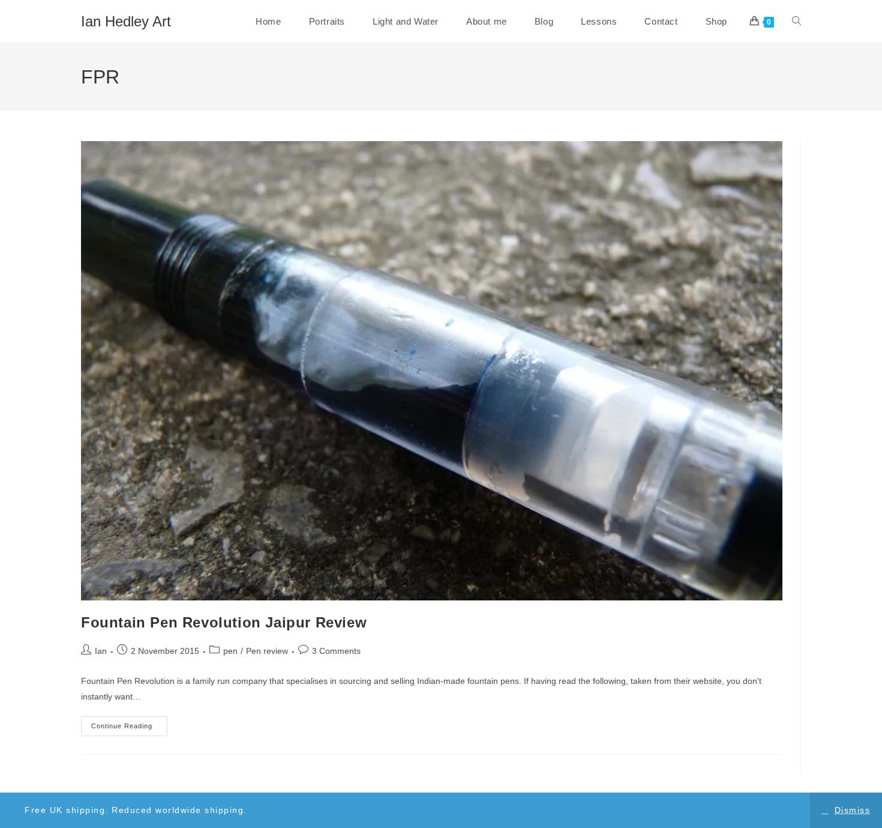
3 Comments (336, 651)
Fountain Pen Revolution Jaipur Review (224, 622)
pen (230, 651)
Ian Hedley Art (126, 21)
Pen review (267, 651)
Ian (101, 651)
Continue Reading (129, 729)
